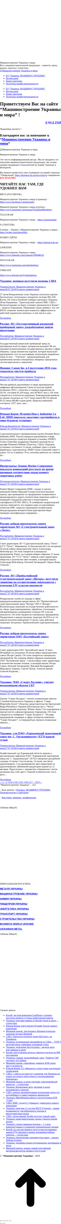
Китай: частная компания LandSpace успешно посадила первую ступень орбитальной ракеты (29, 1016)
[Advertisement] (30, 30)
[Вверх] (30, 1217)
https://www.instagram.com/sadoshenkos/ (19, 265)
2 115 (19, 782)
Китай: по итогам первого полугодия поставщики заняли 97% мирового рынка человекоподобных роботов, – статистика (31, 1132)
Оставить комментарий (27, 289)
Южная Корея (7, 426)
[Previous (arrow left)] (1, 1223)
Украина (4, 286)
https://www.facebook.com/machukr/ (17, 202)
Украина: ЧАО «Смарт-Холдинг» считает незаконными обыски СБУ (27, 684)
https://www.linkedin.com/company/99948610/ (22, 255)
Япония (4, 377)
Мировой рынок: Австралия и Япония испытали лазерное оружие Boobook (30, 1032)
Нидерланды (6, 481)
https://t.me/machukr (47, 219)
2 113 (8, 782)
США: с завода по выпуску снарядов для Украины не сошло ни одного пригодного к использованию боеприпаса (33, 1076)
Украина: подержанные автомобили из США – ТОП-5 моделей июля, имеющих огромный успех (33, 1043)
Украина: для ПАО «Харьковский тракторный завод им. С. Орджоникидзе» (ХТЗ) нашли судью (30, 736)
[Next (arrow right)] (4, 1223)
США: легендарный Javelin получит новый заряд (31, 1116)
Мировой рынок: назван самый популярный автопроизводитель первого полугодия (28, 1149)
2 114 (14, 782)
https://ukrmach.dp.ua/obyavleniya (31, 175)
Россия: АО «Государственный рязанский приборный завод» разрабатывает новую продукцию (26, 327)
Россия (3, 336)
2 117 (30, 782)
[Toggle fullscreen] (7, 1220)
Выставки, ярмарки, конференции (19, 797)
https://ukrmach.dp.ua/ (48, 242)
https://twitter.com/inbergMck (13, 232)
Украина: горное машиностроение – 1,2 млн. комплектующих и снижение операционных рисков (32, 1125)
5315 (37, 782)
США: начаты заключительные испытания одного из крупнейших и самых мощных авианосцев (33, 1093)
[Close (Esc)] (1, 1220)
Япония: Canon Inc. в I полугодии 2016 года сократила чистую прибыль (28, 369)
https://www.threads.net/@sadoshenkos (18, 275)
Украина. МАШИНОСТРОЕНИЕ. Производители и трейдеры (25, 791)
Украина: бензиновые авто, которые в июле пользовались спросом (28, 1088)
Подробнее (5, 318)
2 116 (24, 782)
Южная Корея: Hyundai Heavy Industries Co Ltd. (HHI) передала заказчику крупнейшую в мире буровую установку (30, 417)
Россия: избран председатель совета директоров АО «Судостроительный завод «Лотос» (27, 527)
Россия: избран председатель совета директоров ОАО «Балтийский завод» (24, 635)
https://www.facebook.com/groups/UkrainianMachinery (26, 209)
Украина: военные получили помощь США (28, 281)
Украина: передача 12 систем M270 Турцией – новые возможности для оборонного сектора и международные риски (32, 1111)
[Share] (4, 1220)
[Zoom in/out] (10, 1220)
